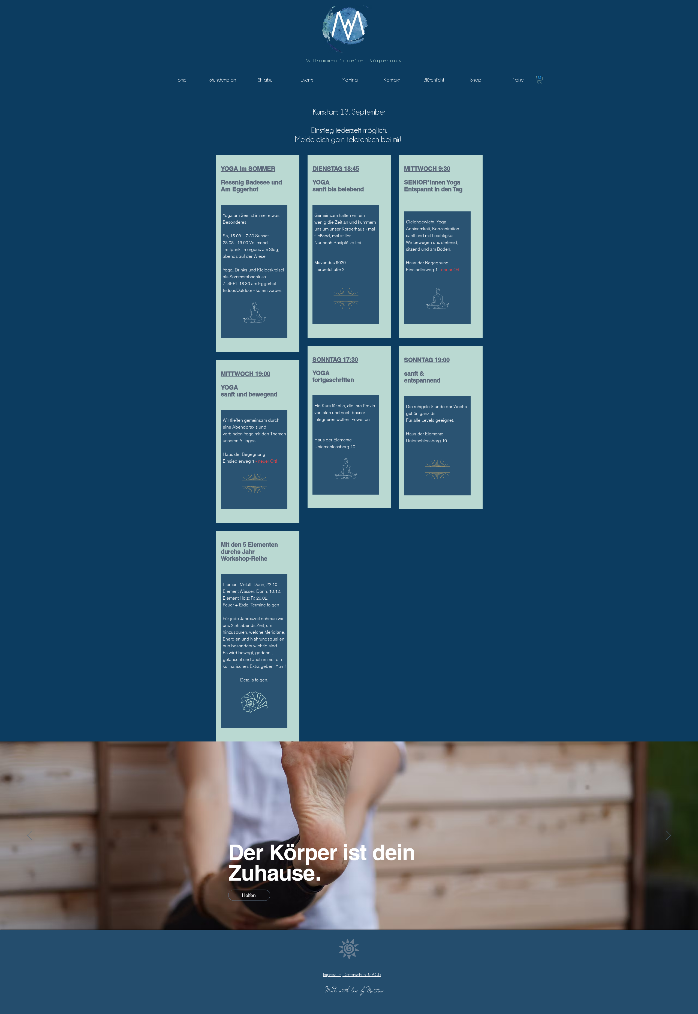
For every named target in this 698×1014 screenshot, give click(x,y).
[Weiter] (668, 835)
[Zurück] (29, 835)
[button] (539, 79)
